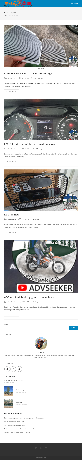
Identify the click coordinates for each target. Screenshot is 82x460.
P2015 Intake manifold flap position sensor (30, 144)
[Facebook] (7, 369)
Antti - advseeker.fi (11, 78)
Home (6, 15)
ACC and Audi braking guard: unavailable (29, 297)
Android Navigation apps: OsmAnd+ (26, 429)
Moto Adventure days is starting (13, 380)
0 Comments (13, 382)
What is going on (21, 390)
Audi (10, 15)
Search (6, 325)
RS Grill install (12, 214)
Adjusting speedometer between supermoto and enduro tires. (27, 418)
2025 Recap (19, 402)
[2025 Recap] (8, 403)
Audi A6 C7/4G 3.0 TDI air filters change (28, 73)
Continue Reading (12, 91)
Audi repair (40, 78)
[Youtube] (19, 369)
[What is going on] (8, 391)
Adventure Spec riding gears (16, 421)
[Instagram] (13, 369)
